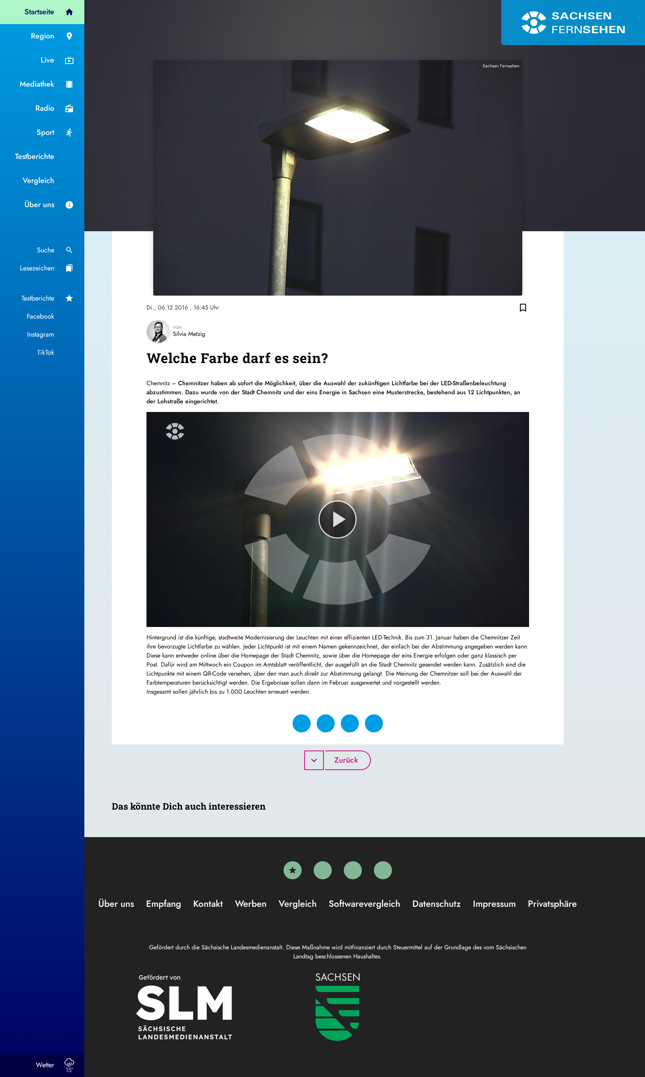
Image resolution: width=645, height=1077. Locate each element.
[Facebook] (323, 870)
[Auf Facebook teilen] (302, 723)
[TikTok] (383, 870)
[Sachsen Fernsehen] (573, 22)
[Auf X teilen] (326, 723)
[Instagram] (353, 870)
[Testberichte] (293, 870)
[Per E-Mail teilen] (374, 723)
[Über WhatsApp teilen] (350, 723)
